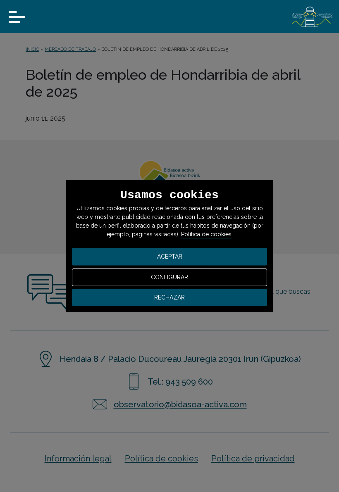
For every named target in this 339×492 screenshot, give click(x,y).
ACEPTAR (169, 256)
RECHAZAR (169, 297)
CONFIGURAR (169, 277)
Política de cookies (206, 234)
